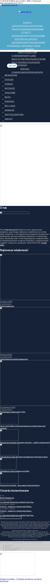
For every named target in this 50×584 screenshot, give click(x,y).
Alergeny (17, 26)
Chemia (36, 36)
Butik (12, 66)
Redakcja (23, 72)
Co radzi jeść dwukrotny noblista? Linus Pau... (17, 502)
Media (37, 46)
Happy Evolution (27, 52)
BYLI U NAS (10, 106)
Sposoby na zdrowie (26, 39)
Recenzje (10, 88)
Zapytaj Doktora (14, 114)
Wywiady (22, 65)
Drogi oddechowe (32, 26)
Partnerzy (27, 46)
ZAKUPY (9, 119)
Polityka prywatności (12, 548)
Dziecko (9, 79)
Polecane (10, 93)
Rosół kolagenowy (7, 498)
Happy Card (29, 56)
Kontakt (25, 69)
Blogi (8, 97)
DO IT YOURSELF (20, 62)
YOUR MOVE (34, 62)
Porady (9, 84)
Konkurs (9, 110)
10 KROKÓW (17, 56)
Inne (41, 29)
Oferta (7, 547)
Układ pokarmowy (22, 29)
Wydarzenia (13, 46)
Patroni (29, 49)
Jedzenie (16, 36)
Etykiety (26, 32)
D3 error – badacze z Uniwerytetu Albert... (16, 506)
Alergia (27, 23)
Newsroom (11, 75)
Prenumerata (35, 72)
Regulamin (8, 545)
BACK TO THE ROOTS (22, 59)
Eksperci (9, 101)
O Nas (15, 72)
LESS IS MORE (39, 59)
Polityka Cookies (10, 550)
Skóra (35, 29)
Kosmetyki (27, 36)
